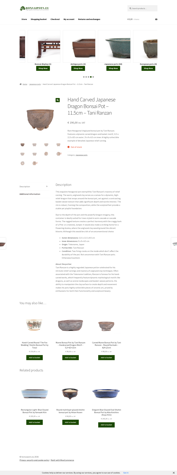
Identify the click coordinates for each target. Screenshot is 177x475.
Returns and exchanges (89, 19)
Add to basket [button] (34, 357)
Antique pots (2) (69, 64)
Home (25, 84)
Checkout (55, 19)
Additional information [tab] (30, 194)
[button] (84, 77)
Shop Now (34, 68)
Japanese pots (35, 84)
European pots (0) (140, 64)
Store (24, 19)
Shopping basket (39, 19)
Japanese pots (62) (105, 64)
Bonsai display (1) (35, 64)
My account (69, 19)
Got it (126, 472)
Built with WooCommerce (62, 460)
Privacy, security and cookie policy (34, 460)
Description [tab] (25, 186)
